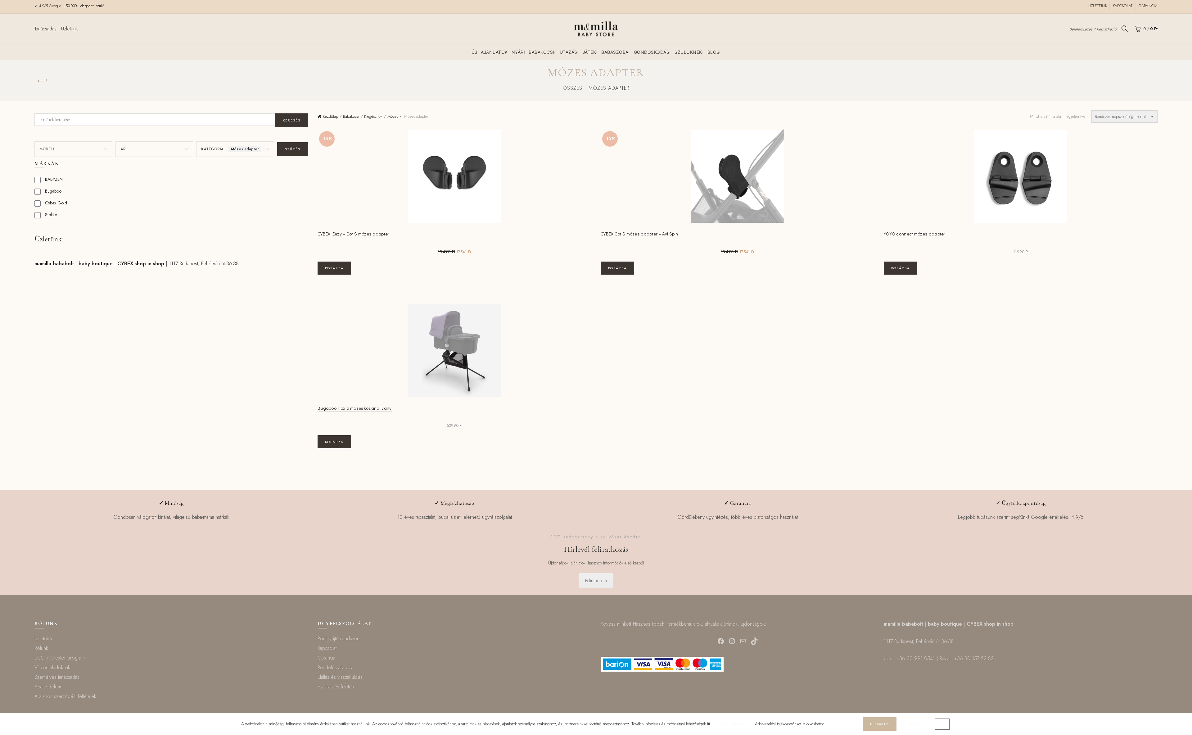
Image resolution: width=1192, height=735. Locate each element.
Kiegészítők (373, 116)
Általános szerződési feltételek (65, 696)
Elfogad (879, 724)
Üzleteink (1097, 6)
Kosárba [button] (334, 268)
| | (99, 263)
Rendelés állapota (336, 667)
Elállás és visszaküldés (340, 677)
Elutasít (915, 724)
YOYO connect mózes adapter (915, 234)
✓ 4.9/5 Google (48, 6)
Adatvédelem (47, 686)
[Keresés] (1125, 28)
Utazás (568, 52)
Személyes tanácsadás (56, 677)
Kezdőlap (330, 116)
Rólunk (41, 648)
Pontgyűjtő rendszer (338, 638)
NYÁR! (518, 52)
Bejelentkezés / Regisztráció (1093, 29)
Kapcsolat (1123, 6)
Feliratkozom (596, 581)
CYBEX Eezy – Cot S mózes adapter (354, 234)
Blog (713, 52)
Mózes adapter (609, 88)
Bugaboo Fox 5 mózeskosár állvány (355, 408)
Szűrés (292, 149)
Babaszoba (615, 52)
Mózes (392, 116)
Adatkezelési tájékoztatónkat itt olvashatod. (790, 724)
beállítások (732, 724)
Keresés (291, 120)
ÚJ (474, 52)
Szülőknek (688, 52)
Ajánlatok (494, 52)
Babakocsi (541, 52)
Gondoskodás (652, 52)
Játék (589, 52)
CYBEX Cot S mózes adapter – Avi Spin (639, 234)
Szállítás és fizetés (336, 686)
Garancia (1148, 6)
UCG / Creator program (59, 657)
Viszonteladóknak (52, 667)
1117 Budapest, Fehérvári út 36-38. (204, 263)
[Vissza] (42, 81)
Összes (572, 88)
